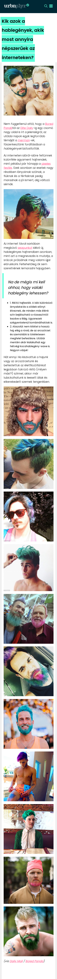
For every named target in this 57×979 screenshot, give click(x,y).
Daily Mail (16, 961)
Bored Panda (34, 961)
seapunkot (25, 248)
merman (24, 140)
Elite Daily (26, 128)
